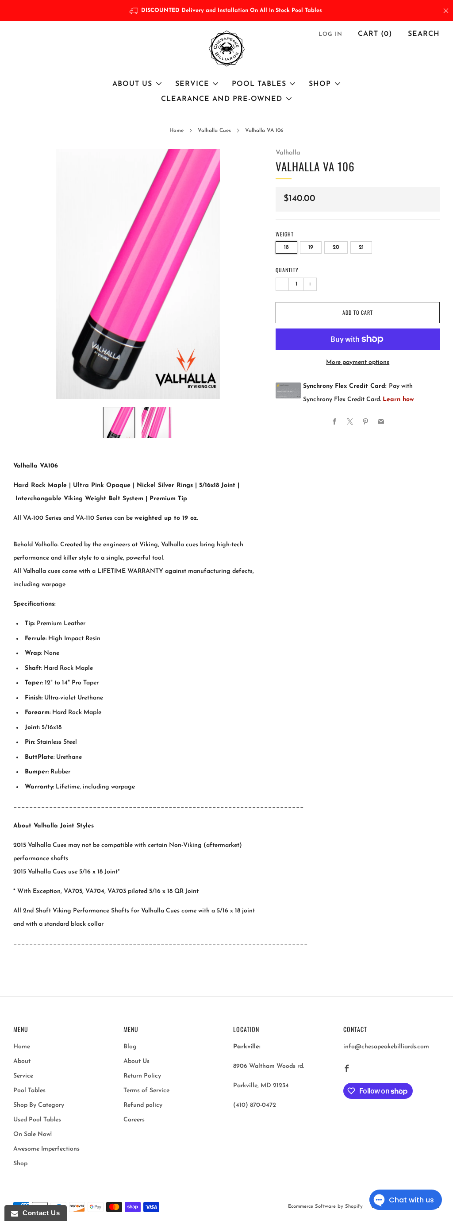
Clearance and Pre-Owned (221, 99)
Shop (320, 84)
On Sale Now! (32, 1134)
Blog (130, 1046)
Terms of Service (146, 1090)
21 (361, 247)
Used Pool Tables (37, 1120)
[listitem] (226, 10)
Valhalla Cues (214, 130)
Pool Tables (259, 84)
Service (192, 84)
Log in (330, 34)
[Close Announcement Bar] (446, 10)
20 (336, 247)
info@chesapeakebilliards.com (386, 1046)
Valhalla (288, 153)
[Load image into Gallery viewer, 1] (119, 422)
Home (176, 130)
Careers (134, 1120)
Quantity (287, 270)
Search (424, 34)
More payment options (357, 362)
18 (286, 247)
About (22, 1061)
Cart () (375, 34)
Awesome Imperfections (46, 1149)
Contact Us (39, 1213)
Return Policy (142, 1076)
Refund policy (142, 1105)
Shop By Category (38, 1105)
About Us (132, 84)
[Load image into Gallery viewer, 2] (157, 422)
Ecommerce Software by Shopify (325, 1206)
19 (310, 247)
